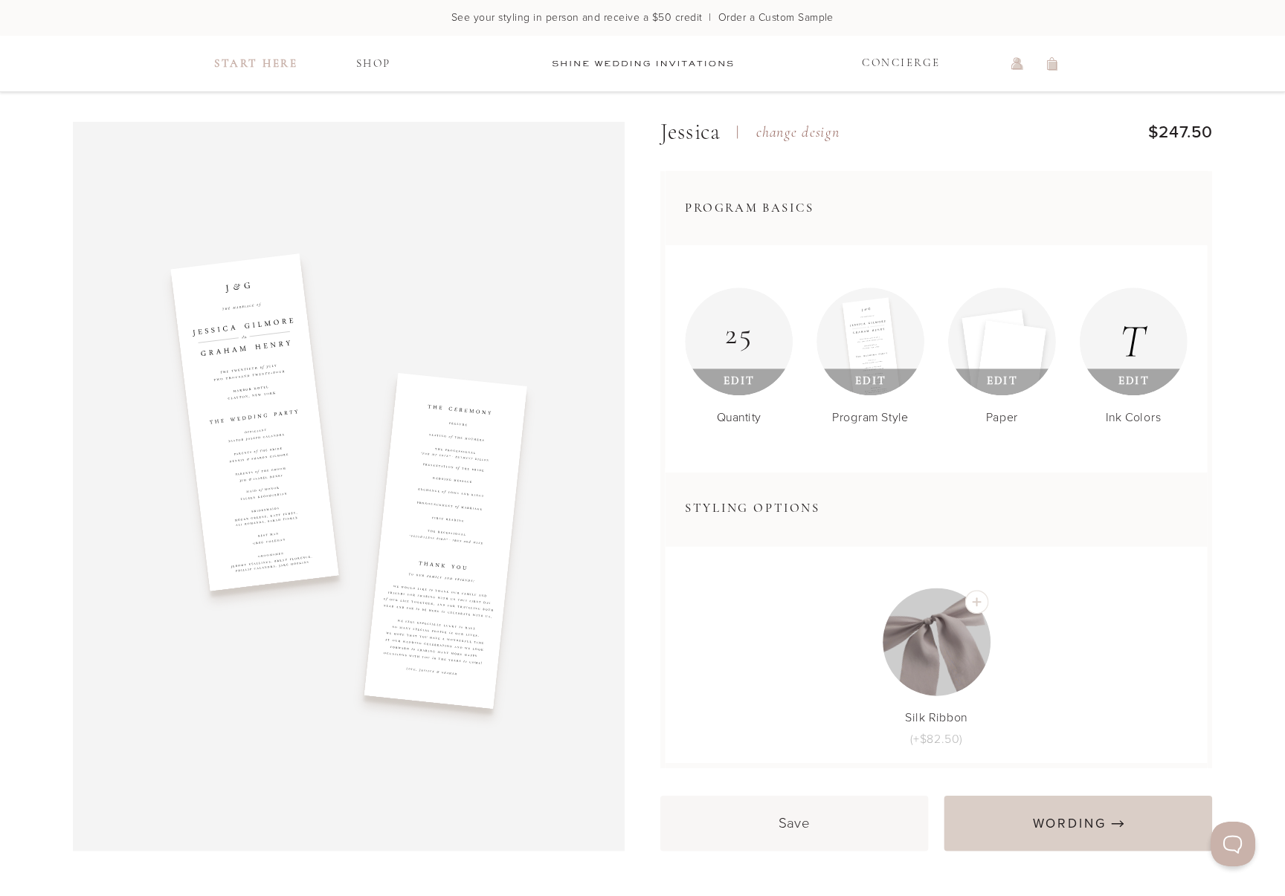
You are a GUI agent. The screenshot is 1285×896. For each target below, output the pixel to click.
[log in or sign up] (1017, 64)
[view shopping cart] (1053, 64)
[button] (937, 208)
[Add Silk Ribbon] (976, 602)
